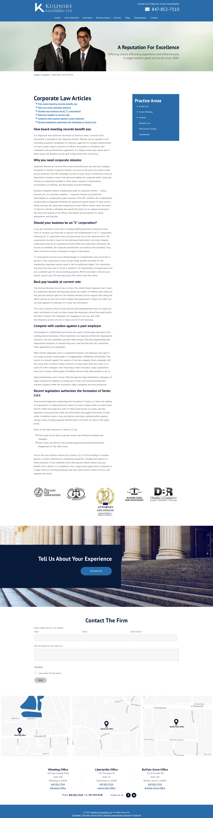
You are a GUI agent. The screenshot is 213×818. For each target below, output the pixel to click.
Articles (117, 17)
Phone (84, 632)
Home (57, 17)
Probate (142, 117)
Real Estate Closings (147, 128)
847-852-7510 (165, 9)
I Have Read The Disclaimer (50, 673)
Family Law (144, 106)
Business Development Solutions (117, 815)
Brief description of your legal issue (48, 646)
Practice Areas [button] (102, 17)
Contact (154, 17)
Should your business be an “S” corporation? (59, 111)
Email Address (136, 632)
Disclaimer (38, 667)
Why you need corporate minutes (54, 107)
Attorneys (87, 17)
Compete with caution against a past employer (61, 118)
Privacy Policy (96, 815)
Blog (127, 17)
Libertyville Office (106, 788)
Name (36, 632)
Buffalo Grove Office (155, 788)
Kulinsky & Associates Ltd (101, 812)
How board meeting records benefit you (57, 103)
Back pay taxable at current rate (54, 114)
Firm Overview (71, 17)
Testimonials (140, 17)
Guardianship (144, 134)
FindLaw (137, 815)
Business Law (144, 123)
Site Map (86, 815)
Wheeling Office (58, 788)
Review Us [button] (96, 571)
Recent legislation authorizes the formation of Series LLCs (67, 122)
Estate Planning (145, 112)
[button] (210, 800)
